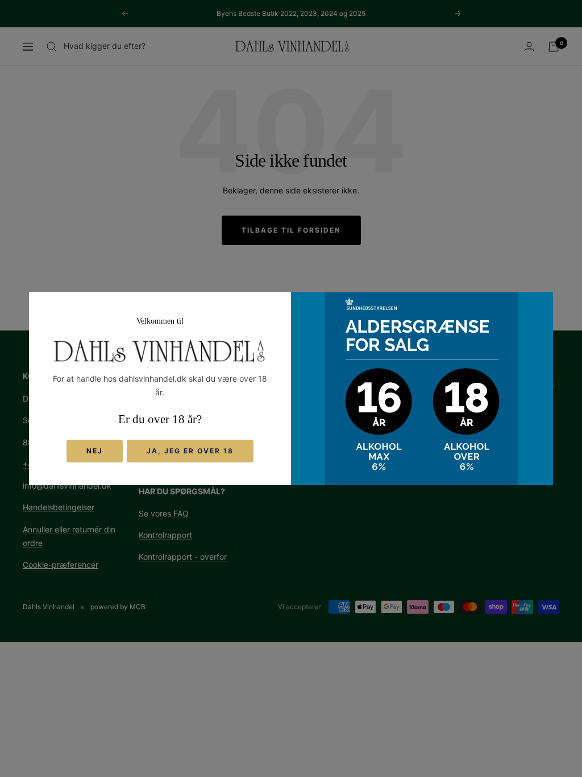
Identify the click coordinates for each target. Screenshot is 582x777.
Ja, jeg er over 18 (190, 451)
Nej (94, 451)
